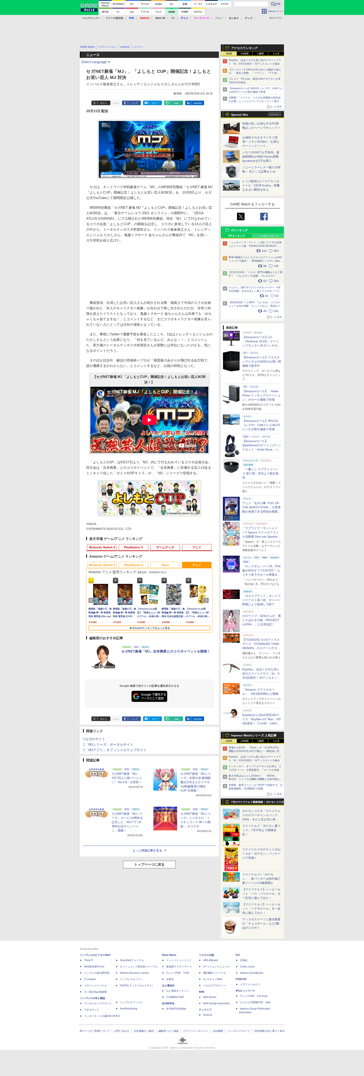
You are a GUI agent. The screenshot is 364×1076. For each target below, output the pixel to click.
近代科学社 (168, 1003)
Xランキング (239, 230)
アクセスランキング (244, 48)
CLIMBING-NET (175, 997)
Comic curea (247, 966)
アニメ (196, 547)
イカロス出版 (206, 955)
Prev (91, 600)
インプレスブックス (131, 1002)
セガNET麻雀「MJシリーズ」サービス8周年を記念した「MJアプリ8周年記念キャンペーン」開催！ (127, 822)
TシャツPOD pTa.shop (254, 996)
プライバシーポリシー (195, 1031)
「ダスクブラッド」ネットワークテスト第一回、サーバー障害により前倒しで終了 (261, 600)
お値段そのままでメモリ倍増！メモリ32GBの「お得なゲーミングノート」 (260, 141)
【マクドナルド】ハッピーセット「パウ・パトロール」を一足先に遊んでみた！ (261, 893)
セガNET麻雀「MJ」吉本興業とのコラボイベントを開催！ (165, 651)
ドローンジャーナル (95, 985)
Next (206, 600)
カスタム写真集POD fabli (255, 1002)
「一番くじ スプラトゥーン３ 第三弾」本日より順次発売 (260, 473)
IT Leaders (90, 979)
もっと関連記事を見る (147, 850)
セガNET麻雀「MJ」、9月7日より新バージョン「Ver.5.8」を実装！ (127, 778)
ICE (238, 955)
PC (173, 18)
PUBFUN (241, 979)
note (176, 103)
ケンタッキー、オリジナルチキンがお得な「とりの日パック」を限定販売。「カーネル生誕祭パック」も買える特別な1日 (255, 770)
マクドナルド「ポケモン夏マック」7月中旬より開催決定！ (261, 830)
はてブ (155, 103)
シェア (134, 103)
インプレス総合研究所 (96, 972)
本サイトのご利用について (94, 1031)
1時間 (229, 53)
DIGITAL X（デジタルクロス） (137, 985)
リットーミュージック (178, 960)
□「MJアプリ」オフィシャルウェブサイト (115, 750)
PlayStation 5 (133, 547)
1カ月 (276, 53)
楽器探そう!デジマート (179, 966)
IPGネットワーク (245, 990)
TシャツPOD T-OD (177, 972)
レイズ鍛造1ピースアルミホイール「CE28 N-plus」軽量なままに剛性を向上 (261, 185)
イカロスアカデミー (214, 985)
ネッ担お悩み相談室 (95, 991)
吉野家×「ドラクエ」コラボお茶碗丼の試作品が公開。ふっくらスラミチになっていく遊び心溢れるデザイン (255, 101)
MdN (201, 991)
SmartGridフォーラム (132, 960)
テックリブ (205, 1009)
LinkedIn (197, 103)
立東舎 (170, 979)
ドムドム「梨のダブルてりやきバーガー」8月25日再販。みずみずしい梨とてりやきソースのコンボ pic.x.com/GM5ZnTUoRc (255, 291)
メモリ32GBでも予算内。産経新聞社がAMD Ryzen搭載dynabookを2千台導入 (260, 156)
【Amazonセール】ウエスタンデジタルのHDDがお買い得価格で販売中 (261, 361)
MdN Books (209, 997)
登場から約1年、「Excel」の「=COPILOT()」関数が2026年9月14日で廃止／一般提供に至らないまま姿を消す (255, 751)
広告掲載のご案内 (144, 1031)
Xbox (165, 565)
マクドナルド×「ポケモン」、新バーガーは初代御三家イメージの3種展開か (261, 879)
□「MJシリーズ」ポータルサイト (108, 744)
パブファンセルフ (250, 984)
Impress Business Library (134, 972)
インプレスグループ (238, 1031)
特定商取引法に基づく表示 (269, 1031)
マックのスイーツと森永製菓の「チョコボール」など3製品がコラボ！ (261, 923)
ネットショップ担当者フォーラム (139, 966)
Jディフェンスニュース (216, 966)
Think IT (88, 960)
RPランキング (237, 235)
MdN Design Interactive (216, 1003)
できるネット (91, 1009)
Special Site (239, 114)
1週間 (260, 53)
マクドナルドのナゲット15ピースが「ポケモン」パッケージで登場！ (261, 853)
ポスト (103, 103)
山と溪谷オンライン (177, 990)
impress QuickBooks (251, 972)
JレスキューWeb (212, 979)
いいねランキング (268, 235)
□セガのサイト (94, 739)
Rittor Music (169, 955)
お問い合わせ (121, 1031)
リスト (115, 103)
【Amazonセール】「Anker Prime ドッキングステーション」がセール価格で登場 (261, 395)
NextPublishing (128, 1008)
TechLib (207, 1015)
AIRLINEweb (210, 960)
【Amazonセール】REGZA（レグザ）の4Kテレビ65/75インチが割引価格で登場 (261, 425)
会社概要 (218, 1031)
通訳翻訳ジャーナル (214, 972)
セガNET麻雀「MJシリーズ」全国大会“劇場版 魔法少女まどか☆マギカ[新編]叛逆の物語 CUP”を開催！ (195, 782)
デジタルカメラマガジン (98, 1003)
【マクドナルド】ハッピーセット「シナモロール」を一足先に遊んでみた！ (261, 908)
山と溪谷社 (168, 985)
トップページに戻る (149, 864)
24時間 (245, 53)
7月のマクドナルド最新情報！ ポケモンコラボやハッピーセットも (257, 803)
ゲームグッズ (165, 547)
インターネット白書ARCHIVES (102, 1016)
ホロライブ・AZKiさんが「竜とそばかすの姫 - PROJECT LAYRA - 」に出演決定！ (261, 620)
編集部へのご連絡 (168, 1031)
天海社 (244, 960)
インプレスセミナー (131, 979)
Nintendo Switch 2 (102, 547)
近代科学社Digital (176, 1008)
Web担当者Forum (94, 966)
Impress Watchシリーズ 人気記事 (254, 735)
